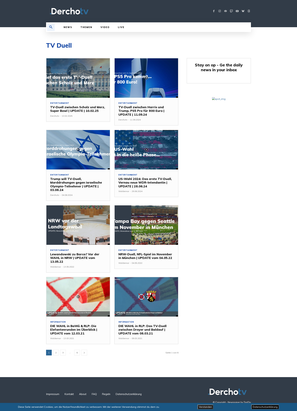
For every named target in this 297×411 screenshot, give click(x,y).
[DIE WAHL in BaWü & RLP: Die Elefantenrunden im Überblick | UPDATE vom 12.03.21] (78, 297)
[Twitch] (231, 11)
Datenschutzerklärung (265, 406)
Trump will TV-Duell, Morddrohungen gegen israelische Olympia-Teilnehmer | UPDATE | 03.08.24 (76, 184)
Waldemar (123, 191)
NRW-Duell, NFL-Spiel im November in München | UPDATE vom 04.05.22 (145, 256)
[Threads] (249, 11)
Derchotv (54, 116)
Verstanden (205, 406)
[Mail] (225, 11)
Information (58, 322)
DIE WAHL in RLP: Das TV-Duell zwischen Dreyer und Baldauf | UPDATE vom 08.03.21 (142, 329)
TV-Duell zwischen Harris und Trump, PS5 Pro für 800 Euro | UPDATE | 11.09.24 (141, 110)
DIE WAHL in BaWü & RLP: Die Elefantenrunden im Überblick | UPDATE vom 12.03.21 (73, 329)
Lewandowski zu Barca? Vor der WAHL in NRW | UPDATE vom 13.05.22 (74, 258)
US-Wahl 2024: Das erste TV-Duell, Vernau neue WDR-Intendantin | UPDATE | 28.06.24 (145, 182)
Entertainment (59, 103)
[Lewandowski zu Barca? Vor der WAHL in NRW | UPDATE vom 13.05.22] (78, 225)
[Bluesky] (243, 11)
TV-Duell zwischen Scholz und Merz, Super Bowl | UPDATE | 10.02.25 (77, 109)
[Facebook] (214, 11)
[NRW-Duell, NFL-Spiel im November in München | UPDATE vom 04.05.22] (146, 225)
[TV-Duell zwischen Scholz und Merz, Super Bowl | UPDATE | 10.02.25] (78, 78)
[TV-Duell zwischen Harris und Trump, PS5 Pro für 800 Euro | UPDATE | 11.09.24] (146, 78)
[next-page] (84, 352)
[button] (51, 27)
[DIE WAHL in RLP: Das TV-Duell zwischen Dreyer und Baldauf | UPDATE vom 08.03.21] (146, 297)
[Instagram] (220, 11)
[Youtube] (237, 11)
